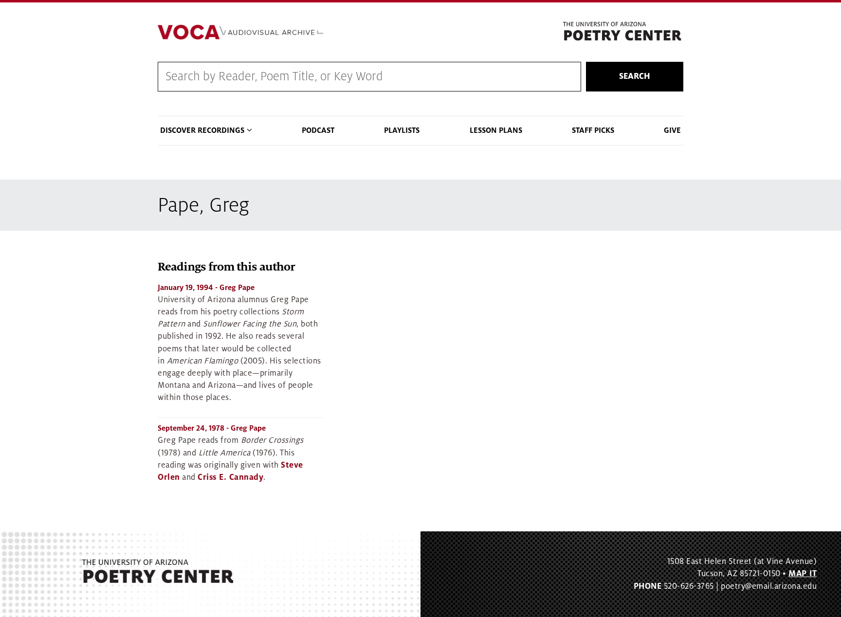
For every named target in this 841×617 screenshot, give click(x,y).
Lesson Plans (496, 130)
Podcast (318, 130)
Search (634, 76)
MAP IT (802, 573)
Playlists (402, 130)
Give (672, 130)
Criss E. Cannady (230, 477)
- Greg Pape (206, 287)
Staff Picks (593, 130)
